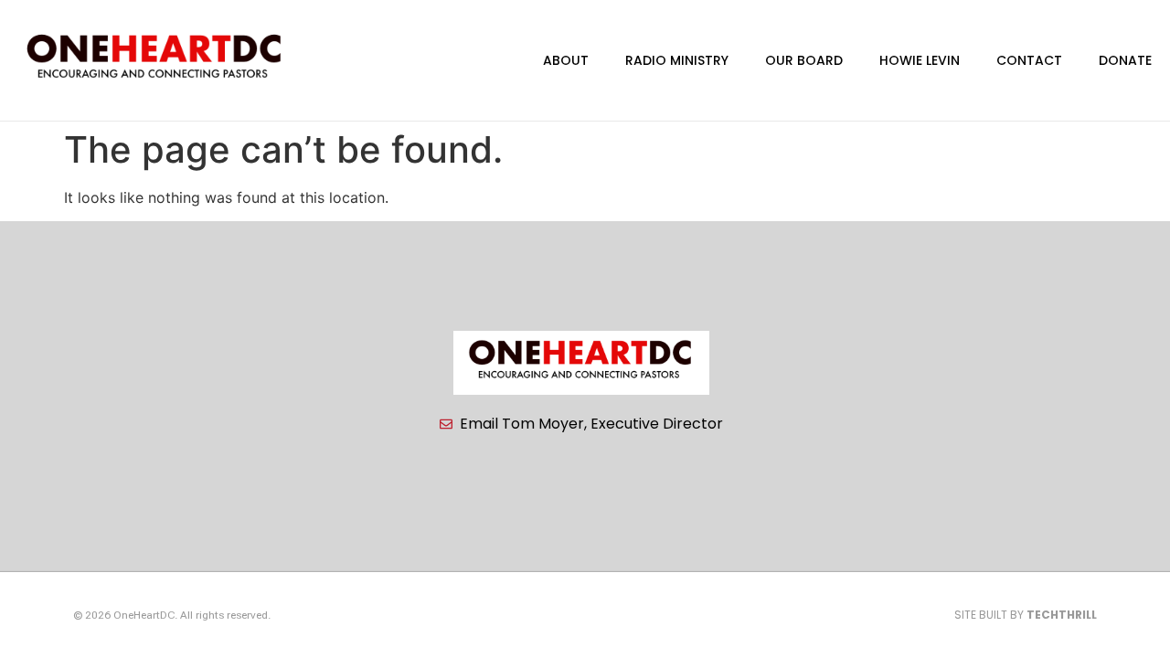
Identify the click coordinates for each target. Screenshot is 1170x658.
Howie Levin (919, 60)
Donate (1125, 60)
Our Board (804, 60)
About (566, 60)
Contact (1029, 60)
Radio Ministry (677, 60)
